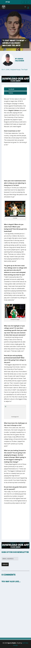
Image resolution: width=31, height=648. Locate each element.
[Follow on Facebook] (23, 2)
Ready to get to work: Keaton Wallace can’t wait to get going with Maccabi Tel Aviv (15, 596)
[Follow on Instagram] (28, 2)
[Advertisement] (15, 164)
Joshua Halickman (19, 60)
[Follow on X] (26, 2)
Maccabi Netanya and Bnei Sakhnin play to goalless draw (14, 617)
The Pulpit (24, 69)
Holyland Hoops (15, 69)
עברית (8, 2)
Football (5, 622)
